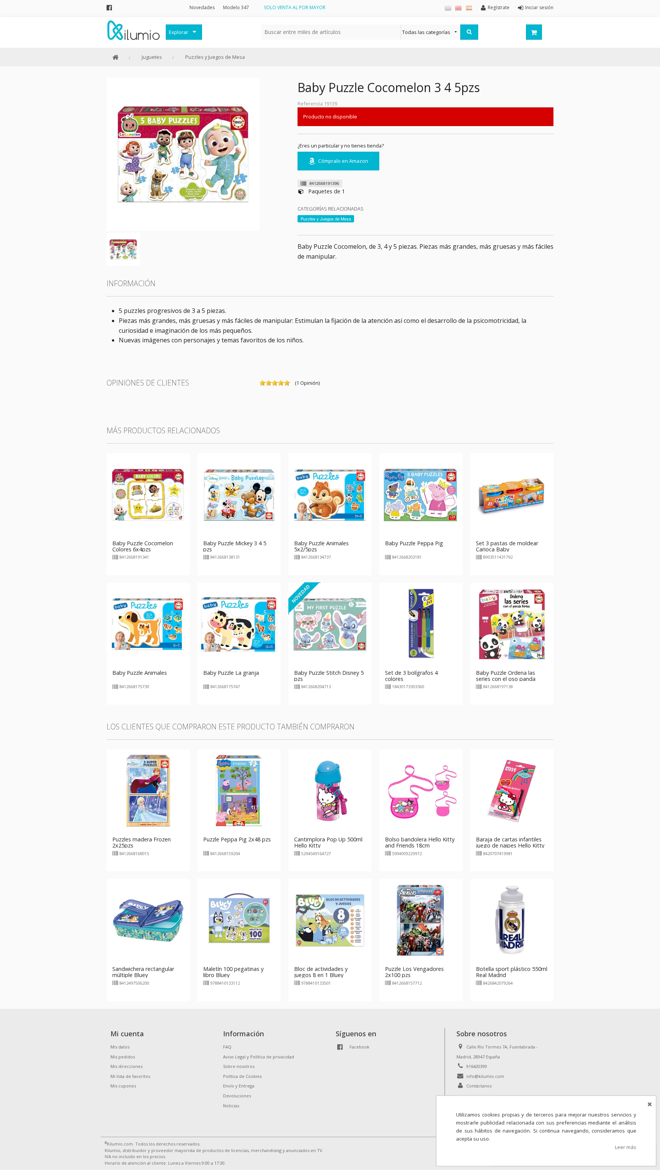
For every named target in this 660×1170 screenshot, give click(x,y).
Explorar (178, 32)
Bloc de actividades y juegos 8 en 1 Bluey (321, 972)
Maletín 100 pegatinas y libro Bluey (233, 972)
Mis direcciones (126, 1066)
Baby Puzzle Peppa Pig (414, 543)
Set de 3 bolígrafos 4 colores (411, 675)
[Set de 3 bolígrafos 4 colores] (421, 623)
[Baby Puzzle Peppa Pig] (421, 494)
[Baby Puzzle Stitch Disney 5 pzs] (330, 623)
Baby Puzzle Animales (139, 672)
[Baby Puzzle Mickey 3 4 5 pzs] (239, 494)
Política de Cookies (242, 1076)
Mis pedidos (122, 1057)
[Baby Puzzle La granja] (239, 623)
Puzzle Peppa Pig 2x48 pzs (237, 839)
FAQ (227, 1047)
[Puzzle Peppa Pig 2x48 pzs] (239, 790)
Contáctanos (479, 1086)
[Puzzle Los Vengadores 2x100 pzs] (421, 920)
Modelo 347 (236, 7)
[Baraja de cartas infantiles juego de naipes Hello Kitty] (511, 790)
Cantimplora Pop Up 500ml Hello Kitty (328, 842)
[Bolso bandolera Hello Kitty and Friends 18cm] (421, 790)
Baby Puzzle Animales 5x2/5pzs (321, 546)
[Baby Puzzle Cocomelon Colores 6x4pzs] (148, 494)
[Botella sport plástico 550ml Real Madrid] (511, 920)
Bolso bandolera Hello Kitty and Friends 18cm (420, 842)
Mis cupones (123, 1086)
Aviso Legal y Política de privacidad (258, 1057)
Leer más (625, 1147)
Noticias (231, 1105)
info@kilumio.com (485, 1076)
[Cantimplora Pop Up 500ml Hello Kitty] (330, 790)
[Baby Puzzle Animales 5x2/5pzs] (330, 494)
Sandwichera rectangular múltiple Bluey (143, 972)
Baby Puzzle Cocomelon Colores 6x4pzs (142, 546)
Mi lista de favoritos (130, 1076)
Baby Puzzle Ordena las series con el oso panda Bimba (505, 679)
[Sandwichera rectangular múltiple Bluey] (148, 920)
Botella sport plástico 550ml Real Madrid (511, 972)
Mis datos (119, 1047)
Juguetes (152, 56)
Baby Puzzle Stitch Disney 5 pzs (329, 675)
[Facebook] (109, 7)
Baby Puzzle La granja (231, 672)
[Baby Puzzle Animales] (148, 623)
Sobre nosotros (238, 1066)
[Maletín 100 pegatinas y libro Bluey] (239, 920)
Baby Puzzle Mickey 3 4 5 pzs (234, 546)
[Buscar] (469, 32)
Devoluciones (237, 1096)
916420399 (476, 1066)
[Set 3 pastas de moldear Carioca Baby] (511, 494)
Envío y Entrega (238, 1086)
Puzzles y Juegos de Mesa (215, 56)
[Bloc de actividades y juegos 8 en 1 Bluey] (330, 920)
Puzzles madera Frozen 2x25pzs (141, 842)
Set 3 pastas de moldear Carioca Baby (507, 546)
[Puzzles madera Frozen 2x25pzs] (148, 790)
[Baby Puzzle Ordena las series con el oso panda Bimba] (511, 623)
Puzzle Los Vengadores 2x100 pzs (414, 972)
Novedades (202, 7)
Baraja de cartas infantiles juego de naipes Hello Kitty (510, 842)
